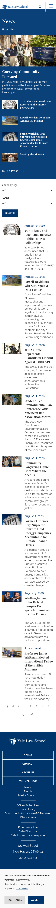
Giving (28, 755)
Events (28, 791)
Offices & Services (28, 805)
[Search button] (40, 10)
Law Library (28, 809)
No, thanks (14, 900)
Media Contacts (28, 795)
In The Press (10, 171)
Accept (36, 900)
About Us (28, 772)
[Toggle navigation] (51, 6)
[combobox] (28, 191)
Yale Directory (28, 831)
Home (5, 29)
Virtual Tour (28, 781)
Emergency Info (28, 827)
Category (9, 185)
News (13, 29)
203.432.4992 (28, 857)
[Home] (15, 7)
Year (5, 198)
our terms (22, 888)
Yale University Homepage (28, 835)
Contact (28, 764)
